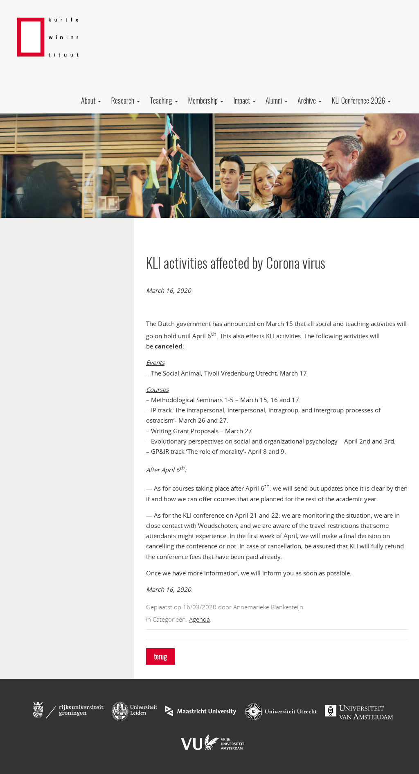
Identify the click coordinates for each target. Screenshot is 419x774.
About (89, 100)
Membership (203, 100)
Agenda (199, 619)
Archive (307, 100)
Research (123, 100)
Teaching (162, 100)
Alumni (275, 100)
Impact (242, 100)
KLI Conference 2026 (359, 100)
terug (160, 656)
